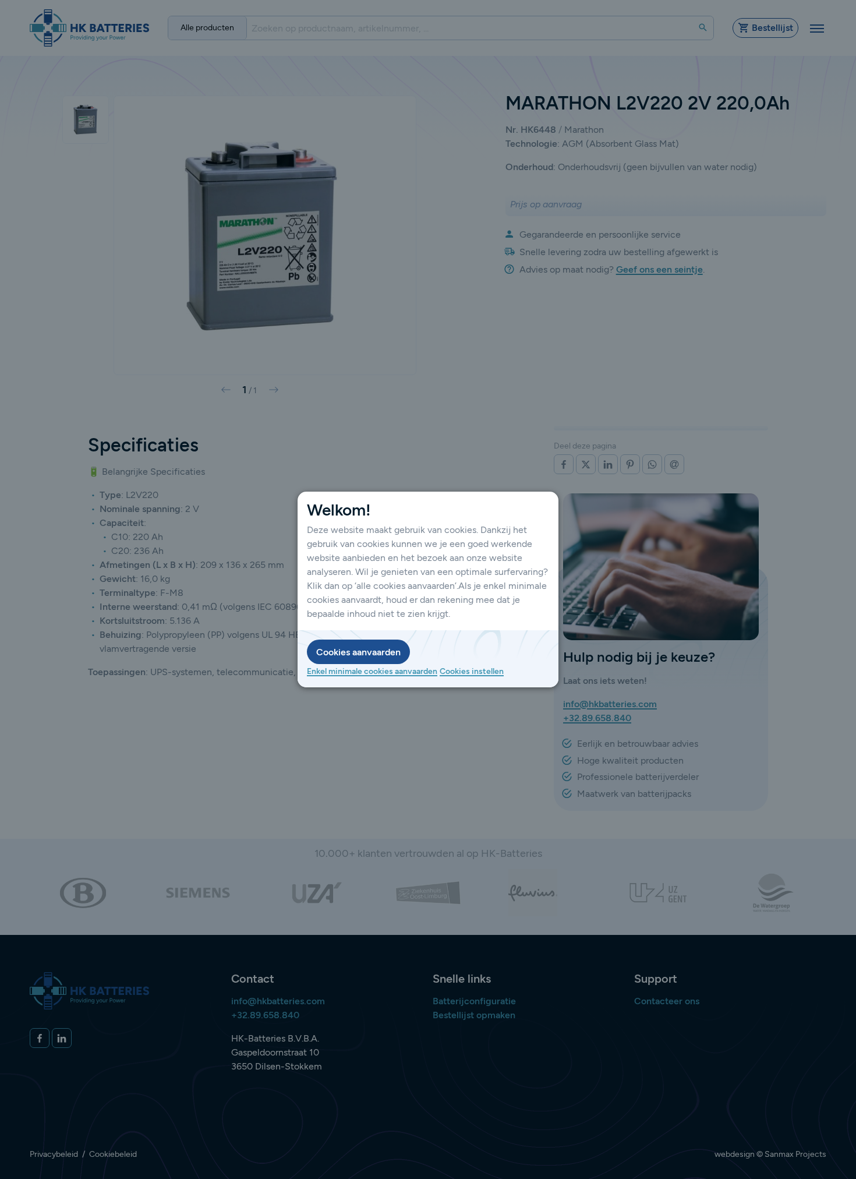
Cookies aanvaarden (358, 652)
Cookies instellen (472, 671)
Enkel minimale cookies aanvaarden (372, 671)
